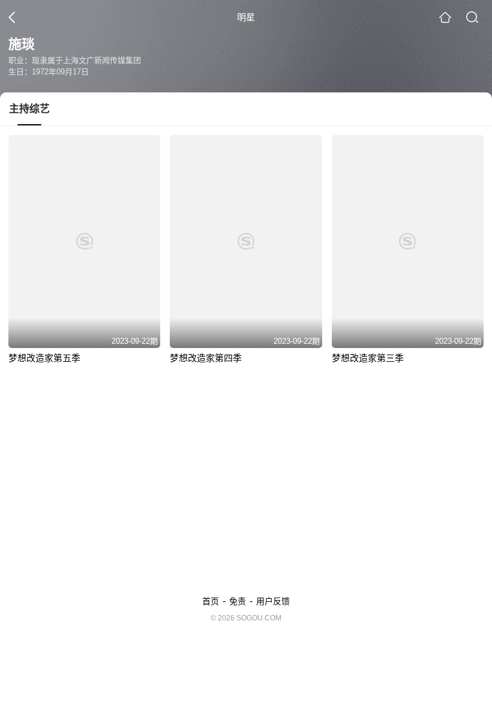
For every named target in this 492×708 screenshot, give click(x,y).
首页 (210, 601)
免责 (237, 601)
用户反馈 (273, 601)
